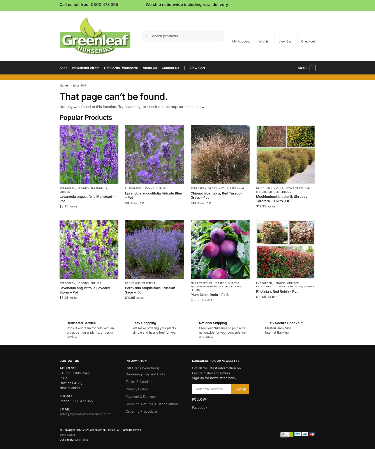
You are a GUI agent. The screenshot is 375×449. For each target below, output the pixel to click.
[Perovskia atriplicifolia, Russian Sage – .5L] (154, 249)
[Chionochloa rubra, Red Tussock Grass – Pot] (220, 154)
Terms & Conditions (141, 382)
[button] (306, 67)
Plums (195, 290)
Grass (212, 188)
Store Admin (67, 434)
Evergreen (67, 188)
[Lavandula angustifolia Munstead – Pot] (89, 154)
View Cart (285, 41)
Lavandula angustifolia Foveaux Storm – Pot (85, 290)
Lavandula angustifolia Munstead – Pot (87, 198)
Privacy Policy (137, 389)
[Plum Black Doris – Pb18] (220, 249)
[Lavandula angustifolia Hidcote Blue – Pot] (154, 154)
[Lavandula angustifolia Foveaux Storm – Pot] (89, 249)
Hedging (83, 188)
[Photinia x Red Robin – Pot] (285, 249)
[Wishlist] (112, 132)
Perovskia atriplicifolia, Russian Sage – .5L (150, 290)
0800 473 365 (104, 4)
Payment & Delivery (141, 396)
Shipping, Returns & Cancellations (152, 404)
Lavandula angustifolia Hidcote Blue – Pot (153, 195)
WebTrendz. (82, 439)
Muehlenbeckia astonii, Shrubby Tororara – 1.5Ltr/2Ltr (281, 198)
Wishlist (264, 41)
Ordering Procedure (141, 411)
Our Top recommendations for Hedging (279, 285)
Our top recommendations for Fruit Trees (216, 285)
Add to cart (89, 215)
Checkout (308, 41)
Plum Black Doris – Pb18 (210, 295)
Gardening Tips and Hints (145, 374)
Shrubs (65, 191)
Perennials (99, 188)
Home (64, 85)
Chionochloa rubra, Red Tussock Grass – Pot (216, 195)
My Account (241, 41)
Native (223, 188)
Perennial (237, 188)
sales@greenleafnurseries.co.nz (85, 414)
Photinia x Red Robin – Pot (277, 291)
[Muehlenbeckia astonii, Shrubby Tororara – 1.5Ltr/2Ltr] (285, 154)
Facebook (199, 407)
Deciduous (264, 188)
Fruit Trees (199, 283)
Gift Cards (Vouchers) (142, 368)
